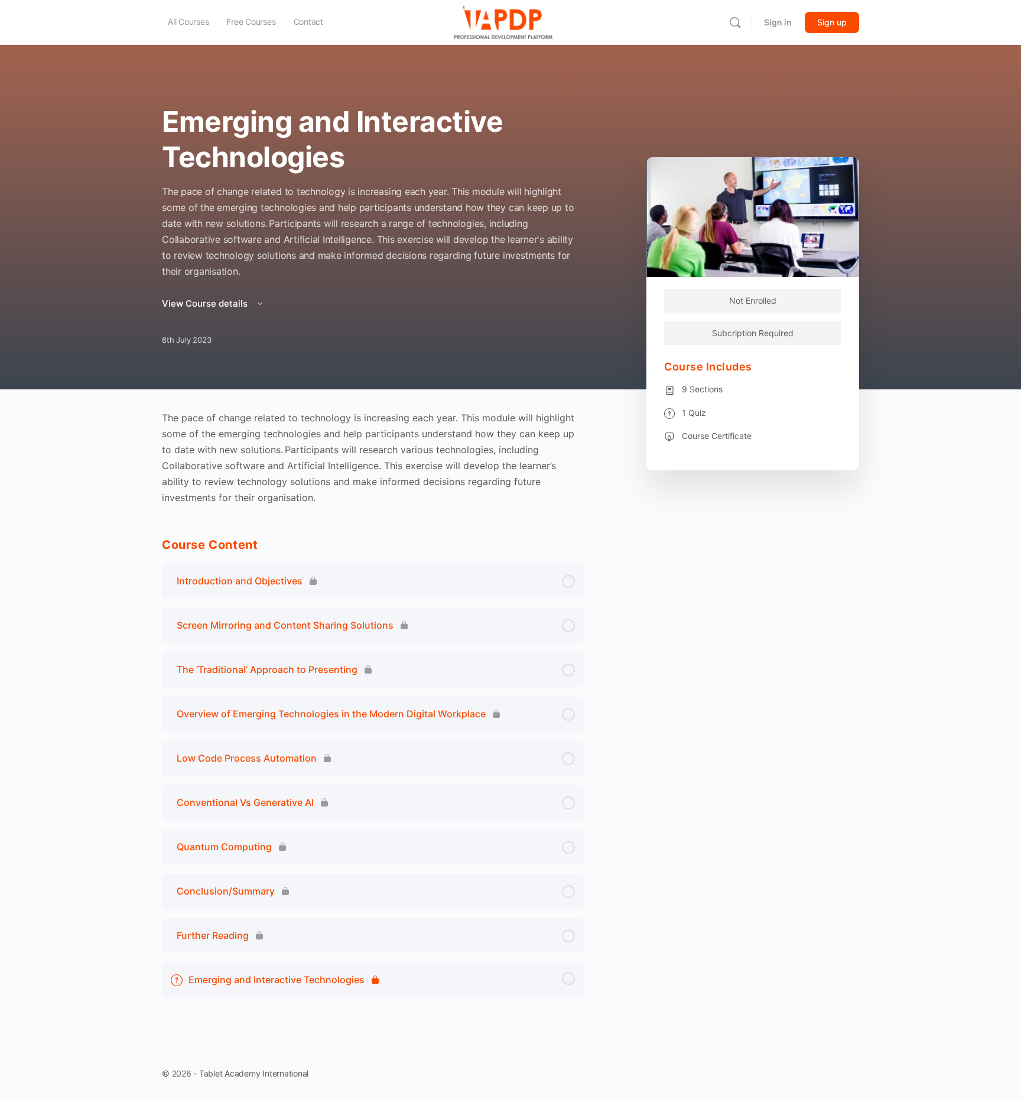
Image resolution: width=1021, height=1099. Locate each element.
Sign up (832, 22)
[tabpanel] (373, 458)
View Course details (206, 303)
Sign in (778, 22)
